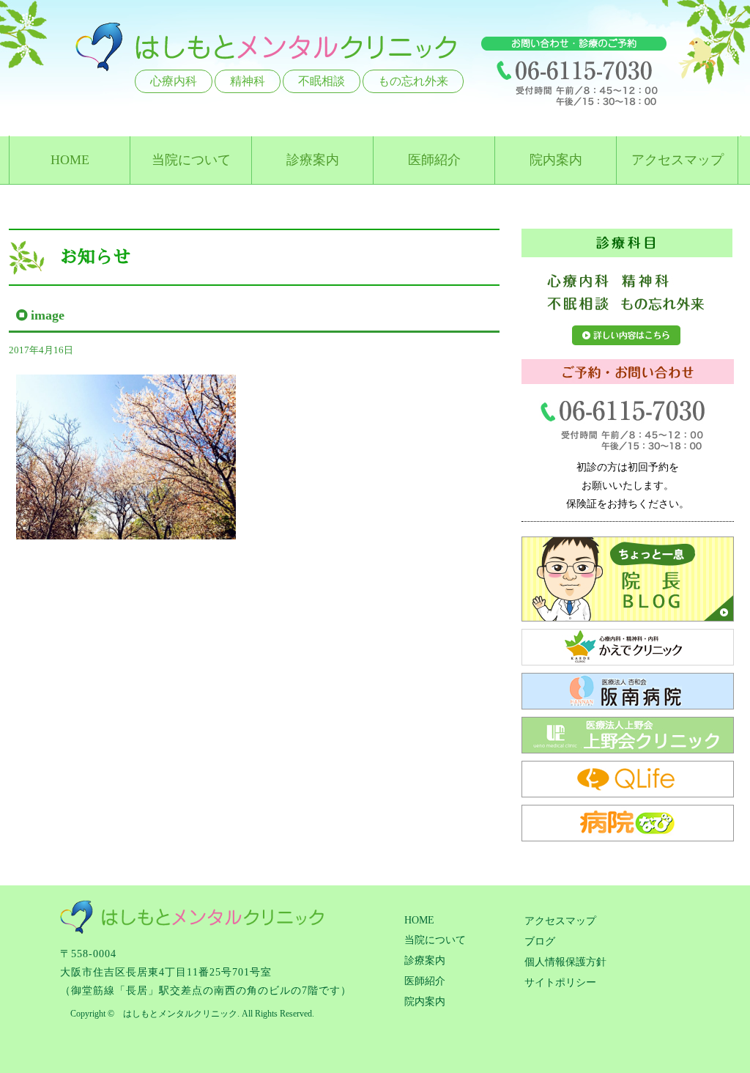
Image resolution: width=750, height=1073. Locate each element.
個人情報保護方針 (565, 961)
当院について (191, 159)
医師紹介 (434, 159)
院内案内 (556, 159)
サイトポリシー (560, 982)
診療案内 (312, 159)
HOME (70, 159)
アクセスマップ (677, 159)
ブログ (539, 941)
